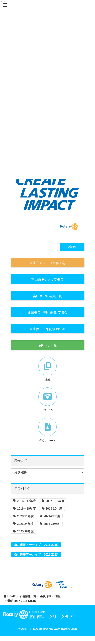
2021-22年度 (52, 516)
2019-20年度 (54, 508)
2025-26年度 (25, 531)
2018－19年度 (26, 508)
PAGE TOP (88, 618)
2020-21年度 (25, 516)
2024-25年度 (52, 524)
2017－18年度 (55, 501)
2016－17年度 (26, 501)
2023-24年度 (25, 524)
